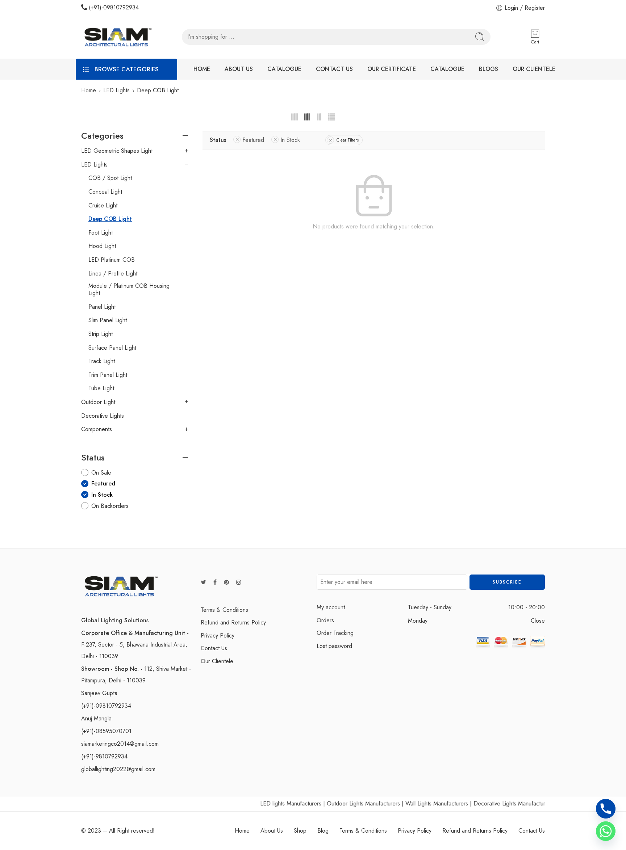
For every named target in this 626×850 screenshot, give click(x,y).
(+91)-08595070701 (106, 731)
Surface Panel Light (112, 348)
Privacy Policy (217, 635)
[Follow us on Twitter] (203, 582)
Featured (253, 140)
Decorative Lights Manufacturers (499, 803)
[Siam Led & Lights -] (117, 37)
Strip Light (100, 334)
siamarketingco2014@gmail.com (120, 744)
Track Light (101, 361)
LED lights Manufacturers (277, 803)
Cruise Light (102, 205)
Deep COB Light (110, 219)
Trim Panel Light (107, 375)
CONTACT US (334, 69)
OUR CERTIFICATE (391, 69)
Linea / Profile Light (112, 273)
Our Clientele (217, 661)
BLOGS (488, 69)
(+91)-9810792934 (104, 756)
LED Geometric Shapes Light (117, 151)
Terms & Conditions (224, 610)
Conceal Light (105, 191)
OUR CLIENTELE (534, 69)
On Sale (101, 472)
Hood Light (102, 246)
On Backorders (110, 506)
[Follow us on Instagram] (238, 582)
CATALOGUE (284, 69)
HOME (201, 69)
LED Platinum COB (111, 260)
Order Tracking (335, 633)
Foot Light (100, 232)
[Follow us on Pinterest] (226, 582)
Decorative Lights (102, 416)
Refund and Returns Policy (233, 622)
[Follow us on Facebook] (215, 582)
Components (96, 429)
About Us (271, 830)
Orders (325, 620)
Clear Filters (348, 140)
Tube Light (101, 388)
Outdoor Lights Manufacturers (350, 803)
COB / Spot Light (110, 178)
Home (88, 90)
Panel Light (102, 307)
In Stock (290, 140)
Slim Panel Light (107, 320)
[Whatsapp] (605, 831)
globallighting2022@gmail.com (118, 769)
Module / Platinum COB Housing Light (129, 289)
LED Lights (116, 90)
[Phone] (605, 809)
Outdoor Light (98, 402)
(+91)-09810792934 (113, 7)
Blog (323, 830)
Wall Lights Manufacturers (423, 803)
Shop (300, 830)
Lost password (334, 646)
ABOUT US (239, 69)
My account (331, 607)
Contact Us (214, 648)
